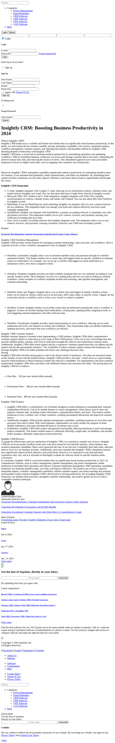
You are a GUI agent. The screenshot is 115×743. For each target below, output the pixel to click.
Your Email (6, 117)
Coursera (4, 552)
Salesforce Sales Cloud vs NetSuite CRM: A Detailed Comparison (24, 600)
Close (4, 740)
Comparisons (13, 666)
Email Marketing (21, 13)
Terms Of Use (22, 92)
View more (6, 561)
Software (11, 663)
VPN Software (20, 21)
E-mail (4, 50)
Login (8, 38)
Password (5, 53)
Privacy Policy (14, 679)
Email (4, 86)
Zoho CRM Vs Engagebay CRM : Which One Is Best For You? (23, 616)
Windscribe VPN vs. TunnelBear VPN (14, 611)
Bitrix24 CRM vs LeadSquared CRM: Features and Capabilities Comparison (29, 594)
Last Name (6, 82)
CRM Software (20, 16)
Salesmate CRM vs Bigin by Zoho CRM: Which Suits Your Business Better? (28, 605)
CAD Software (20, 24)
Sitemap (11, 658)
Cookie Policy (14, 674)
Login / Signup (8, 32)
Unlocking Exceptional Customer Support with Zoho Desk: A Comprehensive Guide (41, 512)
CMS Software (20, 19)
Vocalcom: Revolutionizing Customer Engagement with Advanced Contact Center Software (39, 234)
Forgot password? (47, 53)
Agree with (17, 92)
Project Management (23, 10)
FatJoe (3, 540)
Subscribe (63, 578)
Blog (9, 27)
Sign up (8, 67)
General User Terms (29, 735)
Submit (5, 120)
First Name (6, 79)
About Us (11, 655)
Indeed (3, 528)
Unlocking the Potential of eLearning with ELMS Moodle (28, 507)
